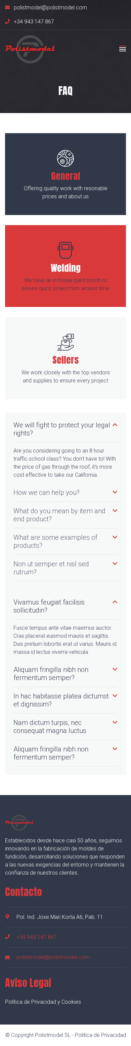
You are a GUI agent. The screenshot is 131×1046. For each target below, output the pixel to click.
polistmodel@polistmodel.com (50, 7)
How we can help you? (46, 492)
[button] (65, 429)
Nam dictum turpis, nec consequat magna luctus (49, 727)
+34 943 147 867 (34, 21)
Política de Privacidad (100, 1035)
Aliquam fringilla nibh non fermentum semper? (50, 674)
